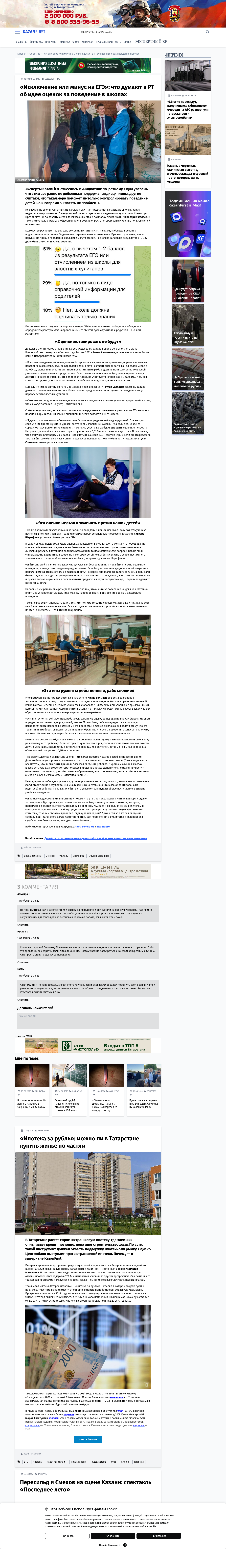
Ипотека (37, 1461)
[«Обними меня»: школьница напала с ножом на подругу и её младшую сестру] (106, 1075)
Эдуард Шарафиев (99, 856)
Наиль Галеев (78, 1461)
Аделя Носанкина (32, 1453)
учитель (64, 856)
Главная (21, 53)
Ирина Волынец (32, 856)
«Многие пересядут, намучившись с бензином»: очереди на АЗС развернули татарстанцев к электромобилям (187, 110)
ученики (50, 856)
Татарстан (139, 1461)
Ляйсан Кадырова (32, 847)
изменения (116, 1397)
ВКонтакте (103, 826)
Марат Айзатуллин (56, 1461)
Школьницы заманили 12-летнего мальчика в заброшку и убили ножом (31, 1104)
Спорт (75, 42)
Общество (21, 42)
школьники (78, 856)
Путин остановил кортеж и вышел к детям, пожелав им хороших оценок (143, 1104)
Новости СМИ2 (23, 1036)
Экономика (36, 42)
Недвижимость (98, 1461)
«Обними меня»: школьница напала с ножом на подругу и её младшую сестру (104, 1105)
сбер (113, 1461)
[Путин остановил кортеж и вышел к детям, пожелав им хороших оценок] (144, 1075)
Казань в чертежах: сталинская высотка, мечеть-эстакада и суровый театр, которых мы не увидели (187, 174)
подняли (69, 1414)
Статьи (127, 42)
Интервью (50, 42)
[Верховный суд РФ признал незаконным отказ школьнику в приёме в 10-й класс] (69, 1075)
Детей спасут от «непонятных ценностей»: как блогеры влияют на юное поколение (96, 838)
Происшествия (104, 42)
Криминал (87, 42)
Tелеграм (88, 826)
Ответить (22, 924)
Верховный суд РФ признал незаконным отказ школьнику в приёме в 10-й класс (67, 1105)
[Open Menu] (17, 31)
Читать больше (88, 1439)
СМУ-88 (125, 1461)
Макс (77, 826)
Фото (118, 42)
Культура (42, 1474)
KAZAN (34, 31)
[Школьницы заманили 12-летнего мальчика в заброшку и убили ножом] (32, 1075)
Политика (64, 42)
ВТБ (26, 1461)
